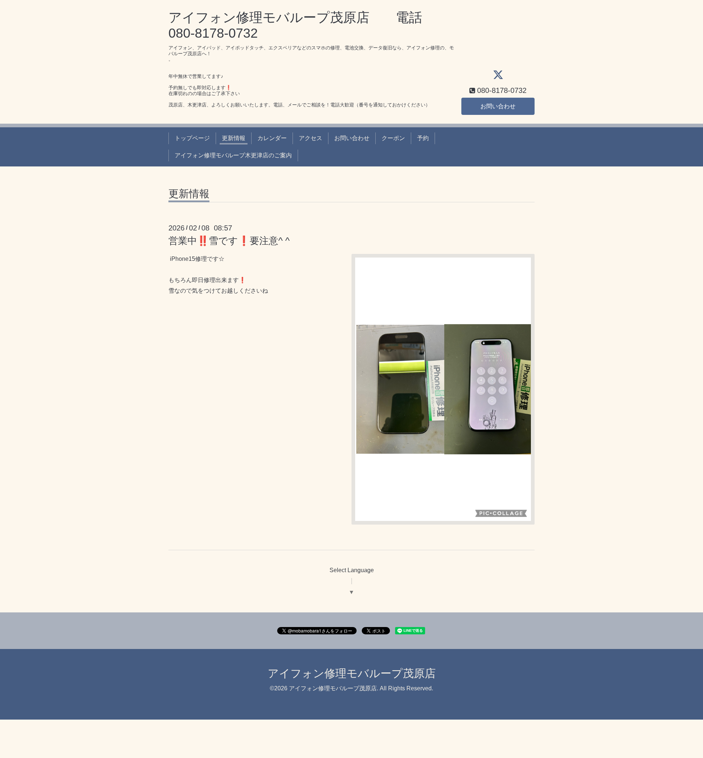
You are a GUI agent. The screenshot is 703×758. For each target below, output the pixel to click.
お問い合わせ (498, 106)
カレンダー (272, 138)
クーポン (393, 138)
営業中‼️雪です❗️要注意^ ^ (229, 240)
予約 (423, 138)
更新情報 (233, 138)
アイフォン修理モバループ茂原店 (352, 673)
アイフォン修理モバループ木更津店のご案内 (233, 155)
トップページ (192, 138)
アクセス (310, 138)
